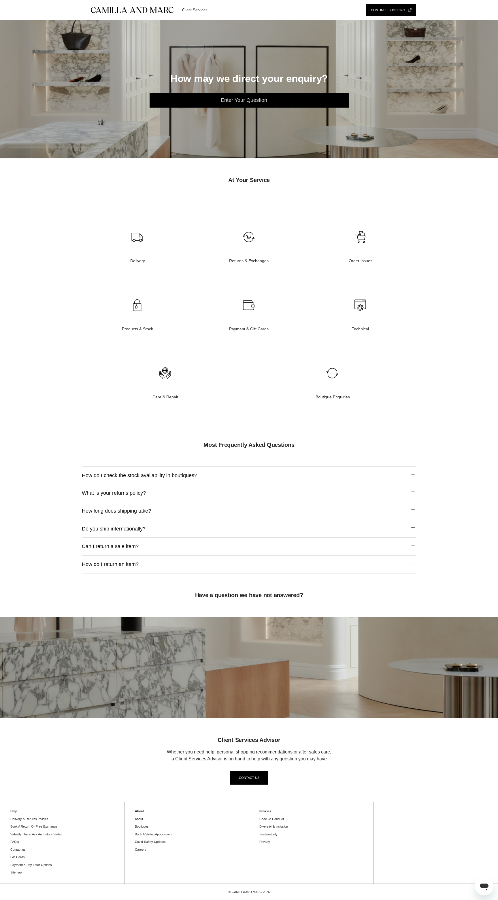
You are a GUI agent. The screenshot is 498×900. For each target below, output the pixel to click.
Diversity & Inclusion (273, 826)
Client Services (194, 10)
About (139, 819)
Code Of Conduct (271, 819)
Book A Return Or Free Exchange (33, 826)
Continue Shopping (388, 10)
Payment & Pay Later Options (31, 865)
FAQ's (14, 841)
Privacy (264, 841)
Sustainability (268, 834)
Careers (140, 849)
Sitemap (16, 872)
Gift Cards (17, 857)
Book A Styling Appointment (153, 834)
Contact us (249, 777)
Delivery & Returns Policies (29, 819)
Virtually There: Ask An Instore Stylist (36, 834)
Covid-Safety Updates (150, 841)
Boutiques (142, 826)
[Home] (131, 10)
